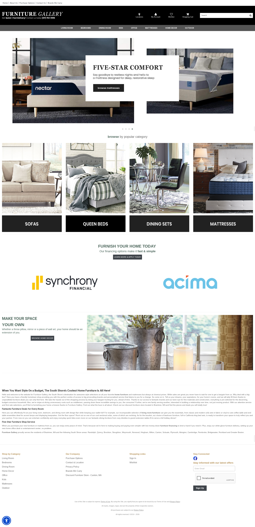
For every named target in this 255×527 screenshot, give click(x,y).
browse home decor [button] (42, 338)
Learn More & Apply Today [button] (127, 257)
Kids (121, 28)
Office (134, 28)
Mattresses (151, 28)
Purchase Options (26, 3)
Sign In (132, 458)
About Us (13, 3)
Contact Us (41, 3)
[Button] (250, 15)
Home (5, 3)
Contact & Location (75, 462)
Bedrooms (86, 28)
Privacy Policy (72, 467)
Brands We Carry (55, 3)
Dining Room (105, 28)
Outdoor (189, 28)
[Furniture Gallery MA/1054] (32, 15)
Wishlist (133, 462)
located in (145, 405)
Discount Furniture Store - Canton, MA (84, 475)
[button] (155, 15)
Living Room (67, 28)
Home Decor (171, 28)
